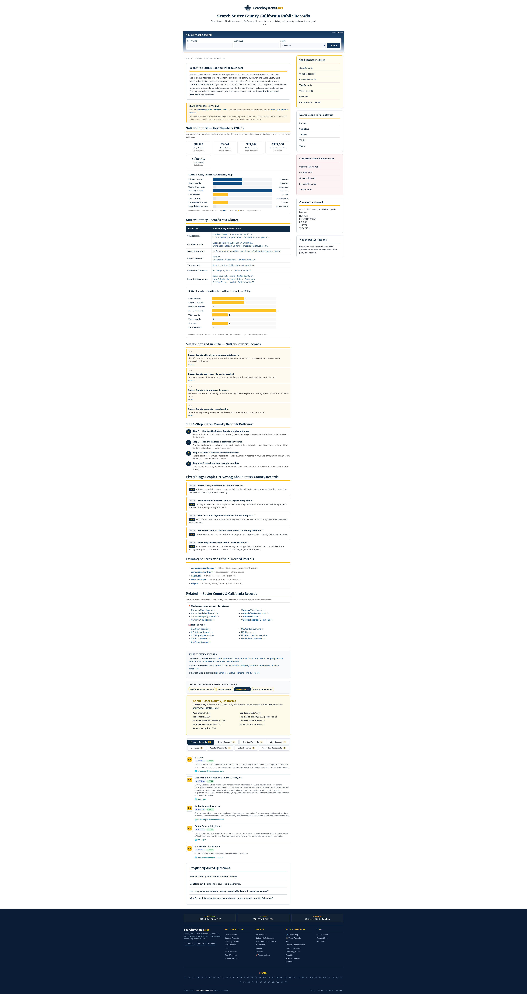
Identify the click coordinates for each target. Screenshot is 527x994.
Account (216, 256)
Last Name (238, 41)
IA (244, 978)
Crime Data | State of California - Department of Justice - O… (240, 246)
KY (252, 978)
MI (273, 978)
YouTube (200, 943)
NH (303, 978)
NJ (307, 978)
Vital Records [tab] (277, 742)
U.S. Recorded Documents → (254, 635)
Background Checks (262, 689)
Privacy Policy (322, 935)
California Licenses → (251, 616)
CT (210, 978)
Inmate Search (224, 689)
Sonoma (220, 672)
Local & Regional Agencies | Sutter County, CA (234, 279)
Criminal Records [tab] (252, 742)
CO (206, 978)
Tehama (240, 672)
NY (316, 978)
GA (227, 978)
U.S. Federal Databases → (253, 638)
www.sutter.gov (198, 579)
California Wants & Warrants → (254, 613)
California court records (201, 84)
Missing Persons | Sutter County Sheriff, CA (233, 242)
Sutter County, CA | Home (208, 826)
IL (237, 978)
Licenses (221, 661)
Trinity (249, 672)
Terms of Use (322, 938)
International (260, 945)
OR (337, 978)
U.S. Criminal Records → (202, 632)
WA (273, 982)
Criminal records (239, 658)
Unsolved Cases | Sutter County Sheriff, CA (232, 234)
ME (260, 978)
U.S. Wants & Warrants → (252, 629)
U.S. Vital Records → (200, 638)
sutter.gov (201, 799)
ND (324, 978)
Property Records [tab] (200, 742)
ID (234, 978)
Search (333, 45)
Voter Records (306, 91)
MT (290, 978)
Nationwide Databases (265, 938)
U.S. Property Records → (202, 635)
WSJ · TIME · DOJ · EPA (263, 919)
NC (320, 978)
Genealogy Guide (293, 952)
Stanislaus (230, 672)
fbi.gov (194, 583)
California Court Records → (203, 610)
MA (269, 978)
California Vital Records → (203, 620)
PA (341, 978)
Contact (289, 962)
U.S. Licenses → (248, 632)
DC (219, 978)
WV (277, 982)
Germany (259, 952)
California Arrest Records (202, 689)
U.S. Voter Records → (201, 642)
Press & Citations (293, 958)
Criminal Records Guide (295, 945)
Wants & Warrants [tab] (219, 748)
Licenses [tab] (196, 748)
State (282, 41)
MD (264, 978)
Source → (192, 364)
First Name (192, 41)
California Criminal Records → (204, 613)
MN (277, 978)
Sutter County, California (207, 806)
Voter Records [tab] (246, 748)
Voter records (209, 661)
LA (256, 978)
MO (286, 978)
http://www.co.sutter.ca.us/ (205, 708)
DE (214, 978)
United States (196, 58)
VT (265, 982)
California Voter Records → (253, 610)
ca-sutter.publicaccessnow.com (210, 771)
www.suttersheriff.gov (202, 572)
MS (281, 978)
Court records (223, 658)
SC (244, 982)
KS (248, 978)
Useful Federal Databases (266, 941)
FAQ (287, 941)
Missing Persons (232, 958)
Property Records (307, 79)
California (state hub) (309, 167)
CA (202, 978)
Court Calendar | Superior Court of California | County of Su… (241, 237)
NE (295, 978)
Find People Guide (293, 948)
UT (261, 982)
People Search (242, 689)
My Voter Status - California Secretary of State (233, 265)
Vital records (195, 661)
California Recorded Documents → (257, 620)
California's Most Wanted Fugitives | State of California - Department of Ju (247, 251)
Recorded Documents (309, 102)
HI (230, 978)
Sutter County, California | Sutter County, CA (233, 276)
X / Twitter (189, 943)
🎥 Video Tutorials (293, 938)
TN (253, 982)
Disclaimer (320, 941)
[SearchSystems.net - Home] (247, 8)
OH (329, 978)
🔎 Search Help (292, 935)
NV (299, 978)
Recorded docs (234, 661)
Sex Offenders (231, 955)
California (208, 58)
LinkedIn (211, 943)
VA (269, 982)
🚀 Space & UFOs (263, 955)
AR (198, 978)
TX (257, 982)
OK (333, 978)
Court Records (306, 68)
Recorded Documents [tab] (273, 748)
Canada (259, 948)
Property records (275, 658)
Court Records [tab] (226, 742)
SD (249, 982)
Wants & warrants (257, 658)
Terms (320, 990)
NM (311, 978)
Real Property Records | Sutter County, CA (232, 270)
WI (282, 982)
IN (241, 978)
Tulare (257, 672)
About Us (289, 955)
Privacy (312, 990)
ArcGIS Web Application (207, 846)
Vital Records (305, 85)
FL (223, 978)
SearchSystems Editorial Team (212, 109)
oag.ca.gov (196, 575)
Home (186, 58)
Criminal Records (307, 74)
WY (286, 982)
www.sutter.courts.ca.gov (203, 568)
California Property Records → (205, 616)
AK (189, 978)
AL (185, 978)
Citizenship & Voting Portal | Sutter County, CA (234, 259)
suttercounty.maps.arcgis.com (209, 857)
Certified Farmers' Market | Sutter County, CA (233, 282)
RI (240, 982)
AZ (193, 978)
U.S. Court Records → (201, 629)
